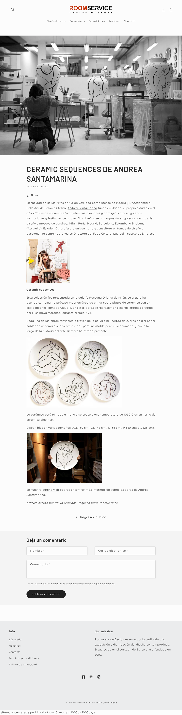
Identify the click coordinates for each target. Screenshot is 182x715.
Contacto (15, 652)
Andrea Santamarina (82, 208)
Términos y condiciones (24, 658)
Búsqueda (15, 639)
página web (50, 489)
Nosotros (15, 645)
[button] (13, 10)
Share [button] (34, 195)
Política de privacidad (23, 664)
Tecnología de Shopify (106, 702)
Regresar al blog (93, 517)
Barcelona (143, 649)
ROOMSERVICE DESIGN (84, 702)
